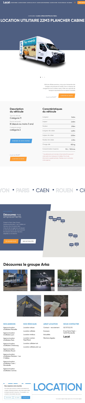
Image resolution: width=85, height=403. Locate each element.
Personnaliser (8, 397)
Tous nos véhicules (62, 2)
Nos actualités (28, 241)
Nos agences (69, 2)
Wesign (66, 398)
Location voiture (53, 2)
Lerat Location (6, 2)
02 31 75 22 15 (67, 327)
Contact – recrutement (51, 327)
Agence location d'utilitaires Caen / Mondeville (9, 363)
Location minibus (14, 2)
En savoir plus (11, 241)
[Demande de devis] (75, 3)
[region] (17, 392)
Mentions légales (49, 338)
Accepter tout (26, 397)
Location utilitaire (22, 2)
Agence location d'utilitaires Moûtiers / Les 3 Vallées (12, 356)
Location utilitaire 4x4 (30, 343)
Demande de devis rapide (21, 140)
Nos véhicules (29, 324)
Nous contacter (71, 324)
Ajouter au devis (67, 95)
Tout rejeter (17, 397)
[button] (71, 245)
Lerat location (31, 16)
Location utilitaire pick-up (32, 347)
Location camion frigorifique (43, 2)
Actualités (46, 334)
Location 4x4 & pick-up (31, 2)
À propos (46, 331)
